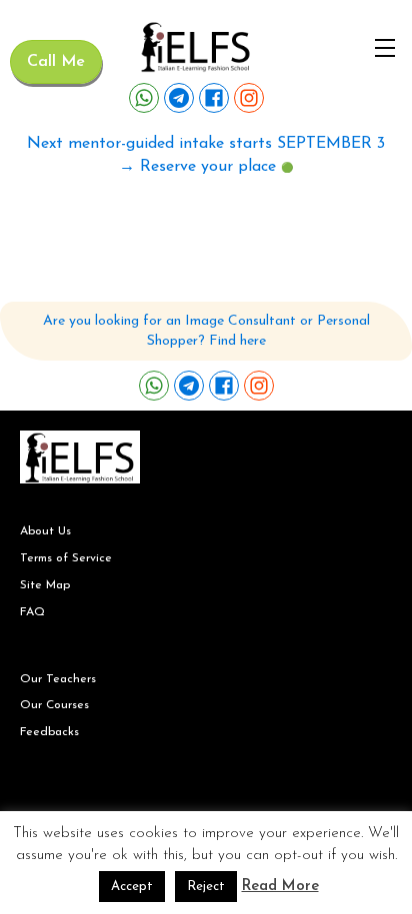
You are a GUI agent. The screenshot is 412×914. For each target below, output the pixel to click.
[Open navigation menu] (385, 48)
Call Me (56, 62)
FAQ (32, 612)
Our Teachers (58, 679)
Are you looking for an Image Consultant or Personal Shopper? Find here (206, 331)
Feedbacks (49, 732)
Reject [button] (206, 886)
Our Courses (54, 705)
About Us (45, 531)
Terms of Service (66, 558)
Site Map (45, 585)
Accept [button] (132, 886)
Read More (280, 886)
